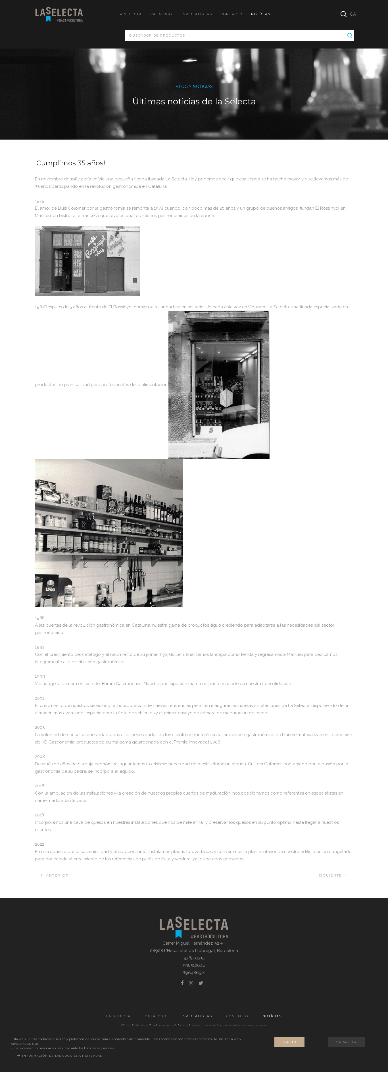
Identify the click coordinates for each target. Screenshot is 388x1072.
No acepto (346, 1041)
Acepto (289, 1041)
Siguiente (331, 875)
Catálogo (161, 14)
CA (353, 14)
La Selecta (130, 14)
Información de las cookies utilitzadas (62, 1055)
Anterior (57, 875)
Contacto (232, 14)
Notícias (260, 14)
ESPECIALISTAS (196, 14)
